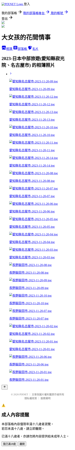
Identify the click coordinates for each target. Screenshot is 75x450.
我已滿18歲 (9, 444)
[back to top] (5, 387)
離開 (22, 444)
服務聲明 (46, 398)
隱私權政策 (30, 398)
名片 (35, 48)
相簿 (9, 48)
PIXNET (23, 394)
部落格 (23, 48)
